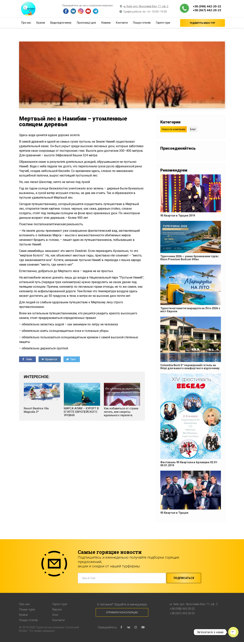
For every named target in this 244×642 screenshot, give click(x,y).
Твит (73, 359)
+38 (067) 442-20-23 (207, 10)
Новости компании (173, 129)
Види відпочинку (60, 22)
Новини (106, 22)
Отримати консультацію (122, 612)
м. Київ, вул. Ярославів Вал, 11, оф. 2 (146, 6)
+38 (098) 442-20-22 (207, 6)
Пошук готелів (142, 22)
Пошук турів (27, 609)
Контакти (122, 22)
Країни (40, 22)
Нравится (51, 359)
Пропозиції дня (86, 22)
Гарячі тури (163, 22)
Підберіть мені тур (202, 23)
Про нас (26, 22)
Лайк (28, 359)
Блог (193, 129)
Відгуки (57, 609)
